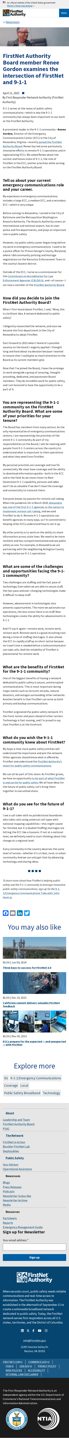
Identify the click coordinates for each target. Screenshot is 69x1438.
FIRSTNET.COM (11, 1362)
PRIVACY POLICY (47, 1366)
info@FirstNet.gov (34, 1340)
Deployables (11, 1151)
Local (24, 1085)
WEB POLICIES (14, 1370)
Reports (8, 1223)
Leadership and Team (16, 1120)
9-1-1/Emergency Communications (35, 1078)
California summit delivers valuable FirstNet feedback (31, 1004)
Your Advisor (10, 1165)
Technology (51, 1093)
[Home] (14, 15)
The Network (14, 1135)
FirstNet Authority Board (18, 1124)
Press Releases (12, 1187)
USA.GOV (24, 1366)
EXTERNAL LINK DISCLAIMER (22, 1374)
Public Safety (15, 1158)
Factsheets (10, 1218)
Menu (64, 13)
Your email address (15, 1240)
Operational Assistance (17, 1169)
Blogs (6, 1182)
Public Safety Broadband (22, 1093)
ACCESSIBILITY (36, 1370)
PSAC (6, 1129)
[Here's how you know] (34, 4)
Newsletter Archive (15, 1200)
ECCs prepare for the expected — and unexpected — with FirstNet (34, 1043)
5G (6, 1078)
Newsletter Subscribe (17, 1196)
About (10, 1113)
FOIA (8, 1366)
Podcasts (9, 1191)
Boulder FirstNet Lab (16, 1147)
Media (7, 1205)
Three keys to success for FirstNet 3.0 (27, 967)
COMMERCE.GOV (37, 1362)
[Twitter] (26, 913)
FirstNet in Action (14, 1142)
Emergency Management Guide (23, 1227)
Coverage (11, 1085)
